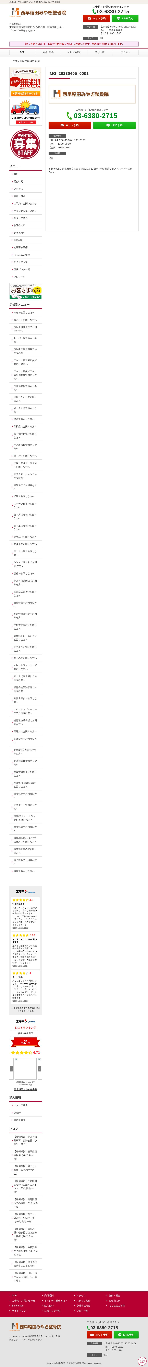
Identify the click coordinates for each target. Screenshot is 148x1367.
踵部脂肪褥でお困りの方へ (25, 388)
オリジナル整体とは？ (25, 211)
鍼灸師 (17, 1112)
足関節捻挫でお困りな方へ (25, 763)
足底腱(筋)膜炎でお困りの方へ (25, 752)
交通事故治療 (21, 247)
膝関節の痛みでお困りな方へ (25, 851)
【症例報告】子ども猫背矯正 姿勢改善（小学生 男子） (25, 1140)
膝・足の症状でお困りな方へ (25, 527)
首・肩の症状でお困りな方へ (25, 516)
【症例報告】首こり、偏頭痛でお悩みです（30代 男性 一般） (25, 1218)
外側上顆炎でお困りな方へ (25, 700)
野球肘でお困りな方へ (25, 731)
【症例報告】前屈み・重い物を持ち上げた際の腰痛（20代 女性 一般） (25, 1234)
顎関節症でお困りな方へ (25, 796)
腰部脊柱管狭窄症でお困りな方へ (25, 689)
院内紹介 (18, 240)
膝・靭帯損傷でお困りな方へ (25, 435)
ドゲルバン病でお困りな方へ (25, 649)
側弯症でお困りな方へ (25, 536)
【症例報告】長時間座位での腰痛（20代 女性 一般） (26, 1203)
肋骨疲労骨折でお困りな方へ (25, 593)
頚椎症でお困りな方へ (25, 426)
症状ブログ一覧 (22, 269)
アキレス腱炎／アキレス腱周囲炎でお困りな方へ (25, 375)
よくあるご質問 (22, 255)
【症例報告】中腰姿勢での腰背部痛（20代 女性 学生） (26, 1251)
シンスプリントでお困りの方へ (25, 564)
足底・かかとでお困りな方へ (25, 399)
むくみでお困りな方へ (25, 658)
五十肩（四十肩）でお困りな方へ (25, 678)
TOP (22, 52)
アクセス (125, 52)
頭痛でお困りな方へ (24, 312)
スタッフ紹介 (74, 52)
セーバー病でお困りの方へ (25, 340)
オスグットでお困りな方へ (25, 807)
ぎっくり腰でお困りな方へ (25, 410)
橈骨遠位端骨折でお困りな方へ (25, 722)
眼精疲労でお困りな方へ (25, 605)
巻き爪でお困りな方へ (25, 544)
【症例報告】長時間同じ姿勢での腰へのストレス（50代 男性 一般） (25, 1186)
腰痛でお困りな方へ (24, 871)
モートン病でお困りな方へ (25, 553)
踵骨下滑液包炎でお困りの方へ (25, 329)
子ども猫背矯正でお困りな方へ (25, 582)
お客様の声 (19, 225)
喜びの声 (99, 52)
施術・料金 (48, 52)
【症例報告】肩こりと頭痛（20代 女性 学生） (25, 1170)
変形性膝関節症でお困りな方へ (25, 616)
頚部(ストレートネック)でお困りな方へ (24, 818)
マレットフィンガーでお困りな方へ (25, 667)
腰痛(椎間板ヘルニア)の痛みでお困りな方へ (25, 840)
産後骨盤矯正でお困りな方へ (25, 774)
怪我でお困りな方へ (24, 496)
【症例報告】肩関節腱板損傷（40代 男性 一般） (25, 1155)
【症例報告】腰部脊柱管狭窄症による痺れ (25, 1264)
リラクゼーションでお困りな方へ (25, 476)
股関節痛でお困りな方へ (25, 829)
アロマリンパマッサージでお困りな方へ (25, 711)
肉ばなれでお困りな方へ (25, 741)
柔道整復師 (19, 1120)
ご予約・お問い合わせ (25, 203)
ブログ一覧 (19, 277)
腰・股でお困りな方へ (25, 456)
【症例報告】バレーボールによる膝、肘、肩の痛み (25, 1277)
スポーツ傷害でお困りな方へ (25, 505)
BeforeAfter (19, 233)
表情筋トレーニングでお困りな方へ (25, 638)
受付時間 (18, 181)
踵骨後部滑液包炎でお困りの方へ (25, 351)
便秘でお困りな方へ (24, 573)
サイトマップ (21, 262)
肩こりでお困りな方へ (25, 320)
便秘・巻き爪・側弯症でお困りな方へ (25, 465)
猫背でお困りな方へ (24, 419)
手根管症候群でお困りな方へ (25, 627)
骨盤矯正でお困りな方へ (25, 487)
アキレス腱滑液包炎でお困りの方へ (25, 362)
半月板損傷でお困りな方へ (25, 447)
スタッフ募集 (21, 1105)
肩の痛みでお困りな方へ (25, 862)
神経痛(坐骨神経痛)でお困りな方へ (25, 785)
